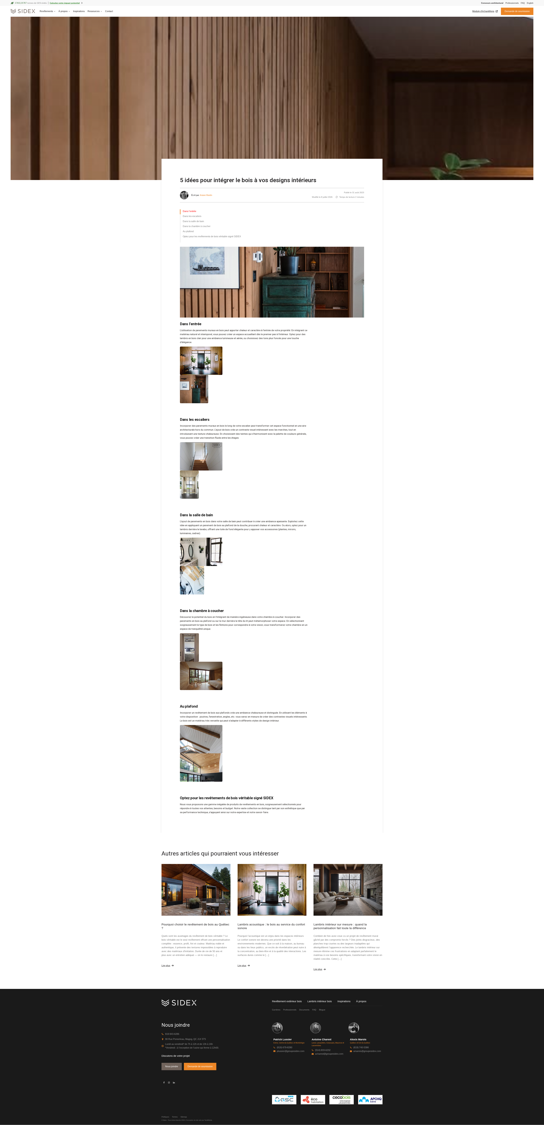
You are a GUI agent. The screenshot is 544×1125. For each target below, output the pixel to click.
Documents (304, 1010)
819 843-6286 (172, 1034)
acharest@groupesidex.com (329, 1054)
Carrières (276, 1010)
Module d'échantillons (483, 11)
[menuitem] (529, 3)
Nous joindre (171, 1066)
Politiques (165, 1117)
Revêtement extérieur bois (287, 1001)
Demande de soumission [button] (517, 11)
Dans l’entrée (189, 211)
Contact (109, 11)
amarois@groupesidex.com (367, 1051)
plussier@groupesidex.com (290, 1051)
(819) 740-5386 (361, 1047)
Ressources (94, 11)
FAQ (523, 3)
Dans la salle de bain (193, 221)
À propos (361, 1001)
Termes (175, 1117)
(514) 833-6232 (323, 1050)
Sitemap (183, 1117)
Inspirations (79, 11)
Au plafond (188, 231)
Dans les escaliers (192, 216)
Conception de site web (193, 1120)
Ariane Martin (206, 195)
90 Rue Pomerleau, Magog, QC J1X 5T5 (185, 1039)
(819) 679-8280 (284, 1047)
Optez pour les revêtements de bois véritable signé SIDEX (212, 236)
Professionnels (512, 3)
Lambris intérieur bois (319, 1001)
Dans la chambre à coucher (196, 226)
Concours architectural (492, 3)
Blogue (322, 1010)
